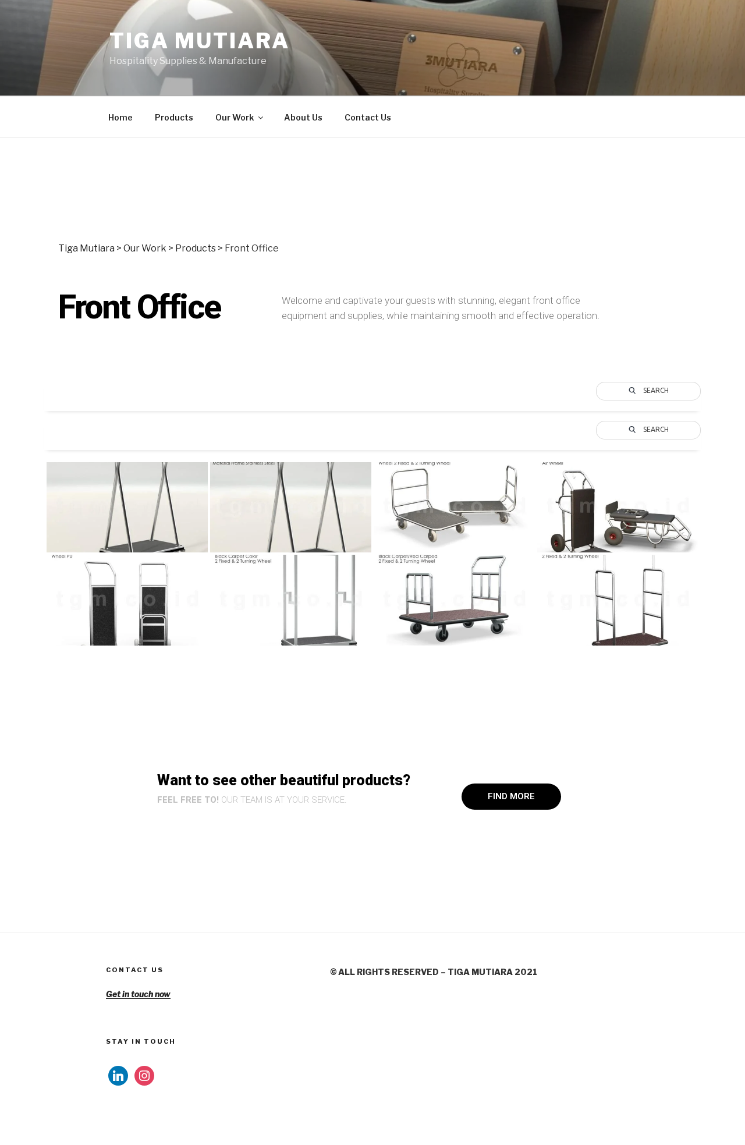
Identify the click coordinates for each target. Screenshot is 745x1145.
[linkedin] (118, 1074)
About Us (303, 117)
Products (174, 117)
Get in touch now (138, 994)
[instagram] (144, 1074)
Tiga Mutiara (199, 41)
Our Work (234, 117)
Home (120, 117)
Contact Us (368, 117)
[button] (511, 797)
